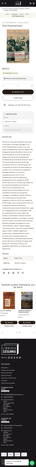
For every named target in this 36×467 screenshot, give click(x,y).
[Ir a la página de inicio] (18, 3)
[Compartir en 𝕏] (8, 273)
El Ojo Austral (5, 310)
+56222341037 (7, 428)
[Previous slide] (2, 332)
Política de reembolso (8, 370)
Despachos (4, 367)
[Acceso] (30, 3)
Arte (27, 14)
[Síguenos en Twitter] (14, 358)
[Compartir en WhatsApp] (13, 273)
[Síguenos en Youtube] (17, 358)
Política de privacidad (8, 383)
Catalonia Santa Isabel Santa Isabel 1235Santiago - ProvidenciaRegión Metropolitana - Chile (8, 405)
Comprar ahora (18, 98)
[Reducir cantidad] (4, 86)
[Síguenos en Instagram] (9, 358)
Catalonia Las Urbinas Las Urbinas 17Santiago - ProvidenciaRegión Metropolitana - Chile (8, 436)
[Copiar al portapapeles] (22, 273)
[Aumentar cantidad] (32, 86)
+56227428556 (8, 397)
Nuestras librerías (6, 373)
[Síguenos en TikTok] (20, 358)
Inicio (7, 14)
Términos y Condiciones (8, 378)
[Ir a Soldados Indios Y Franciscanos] (27, 300)
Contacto (4, 380)
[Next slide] (33, 332)
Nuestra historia (6, 375)
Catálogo (14, 14)
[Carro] (33, 3)
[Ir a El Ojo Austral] (9, 300)
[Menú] (2, 3)
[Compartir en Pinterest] (18, 273)
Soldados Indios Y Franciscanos (25, 311)
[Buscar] (5, 3)
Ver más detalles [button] (8, 414)
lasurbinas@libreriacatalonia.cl (12, 425)
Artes (21, 14)
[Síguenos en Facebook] (12, 358)
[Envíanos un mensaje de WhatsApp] (32, 463)
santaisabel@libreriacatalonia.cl (13, 394)
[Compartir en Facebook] (4, 273)
